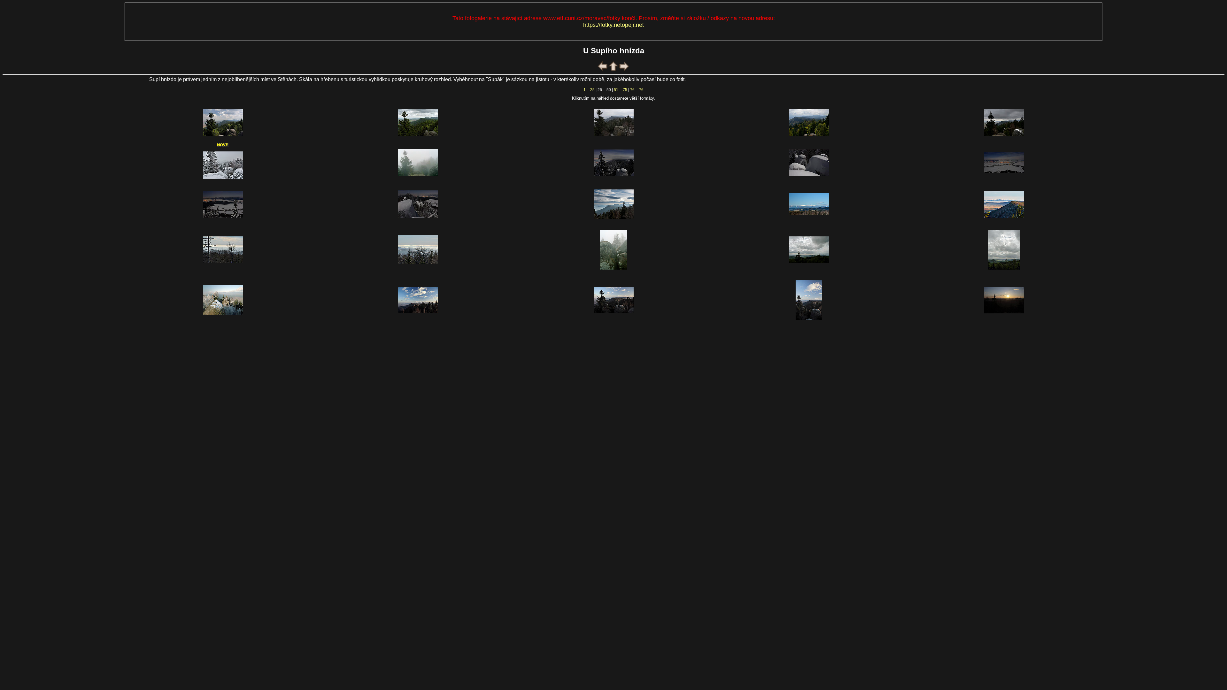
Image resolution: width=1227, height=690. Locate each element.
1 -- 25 (589, 90)
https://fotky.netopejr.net (613, 25)
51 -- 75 (620, 90)
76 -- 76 (637, 90)
